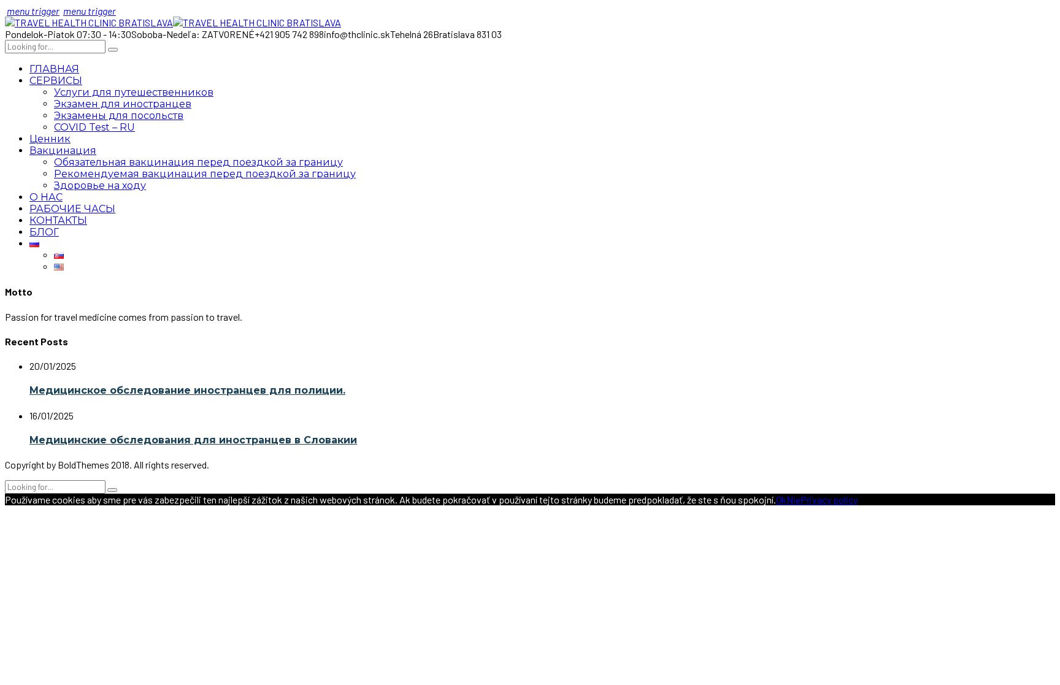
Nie (793, 499)
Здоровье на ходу (100, 185)
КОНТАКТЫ (58, 220)
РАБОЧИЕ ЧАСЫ (72, 209)
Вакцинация (62, 150)
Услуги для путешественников (133, 92)
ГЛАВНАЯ (54, 69)
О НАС (46, 197)
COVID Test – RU (94, 127)
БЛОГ (44, 232)
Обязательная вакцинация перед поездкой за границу (198, 162)
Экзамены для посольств (118, 115)
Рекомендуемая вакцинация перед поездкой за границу (205, 174)
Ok (781, 499)
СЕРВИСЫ (55, 80)
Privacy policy (829, 499)
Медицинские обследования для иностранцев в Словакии (193, 440)
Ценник (50, 139)
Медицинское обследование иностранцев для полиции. (187, 390)
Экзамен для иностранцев (122, 104)
